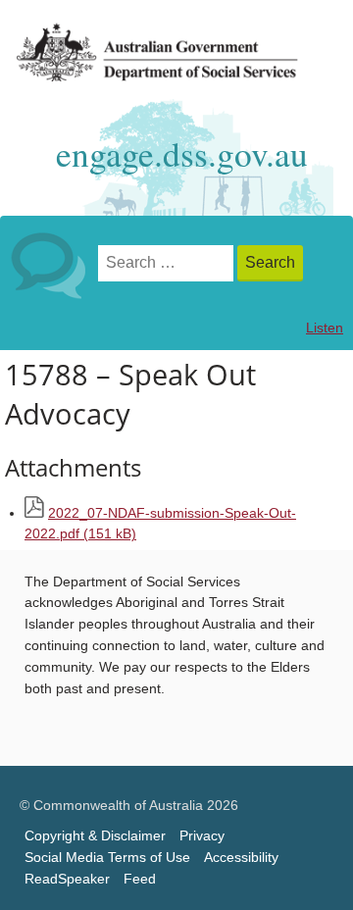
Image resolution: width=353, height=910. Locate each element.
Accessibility (241, 857)
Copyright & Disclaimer (95, 836)
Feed (140, 879)
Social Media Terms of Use (107, 857)
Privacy (202, 836)
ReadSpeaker (67, 879)
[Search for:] (167, 263)
